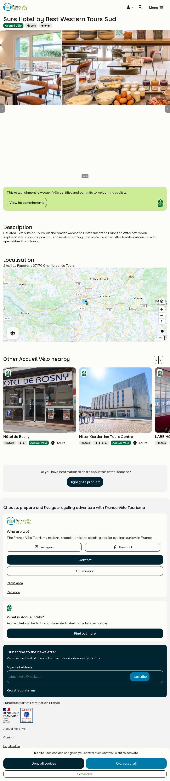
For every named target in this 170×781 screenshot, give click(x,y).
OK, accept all (126, 763)
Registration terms (21, 690)
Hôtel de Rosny (16, 436)
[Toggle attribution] (162, 331)
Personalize (85, 774)
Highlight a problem (85, 482)
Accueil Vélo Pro (14, 729)
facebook (126, 547)
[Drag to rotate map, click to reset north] (162, 321)
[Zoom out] (162, 315)
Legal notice (11, 746)
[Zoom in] (162, 309)
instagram (48, 547)
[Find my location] (162, 301)
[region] (85, 305)
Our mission (85, 571)
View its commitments (26, 202)
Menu (153, 7)
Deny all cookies (44, 763)
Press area (15, 583)
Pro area (13, 592)
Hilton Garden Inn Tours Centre (106, 436)
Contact (85, 560)
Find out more (85, 633)
